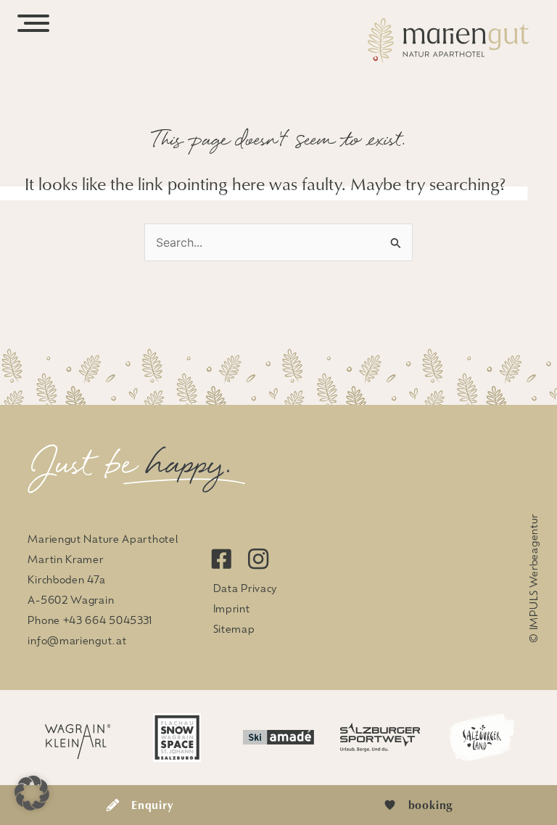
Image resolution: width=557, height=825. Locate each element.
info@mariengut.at (77, 640)
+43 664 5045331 (108, 619)
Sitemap (234, 628)
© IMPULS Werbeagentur (533, 578)
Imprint (231, 608)
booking (431, 805)
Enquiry (152, 805)
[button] (32, 793)
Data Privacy (245, 587)
